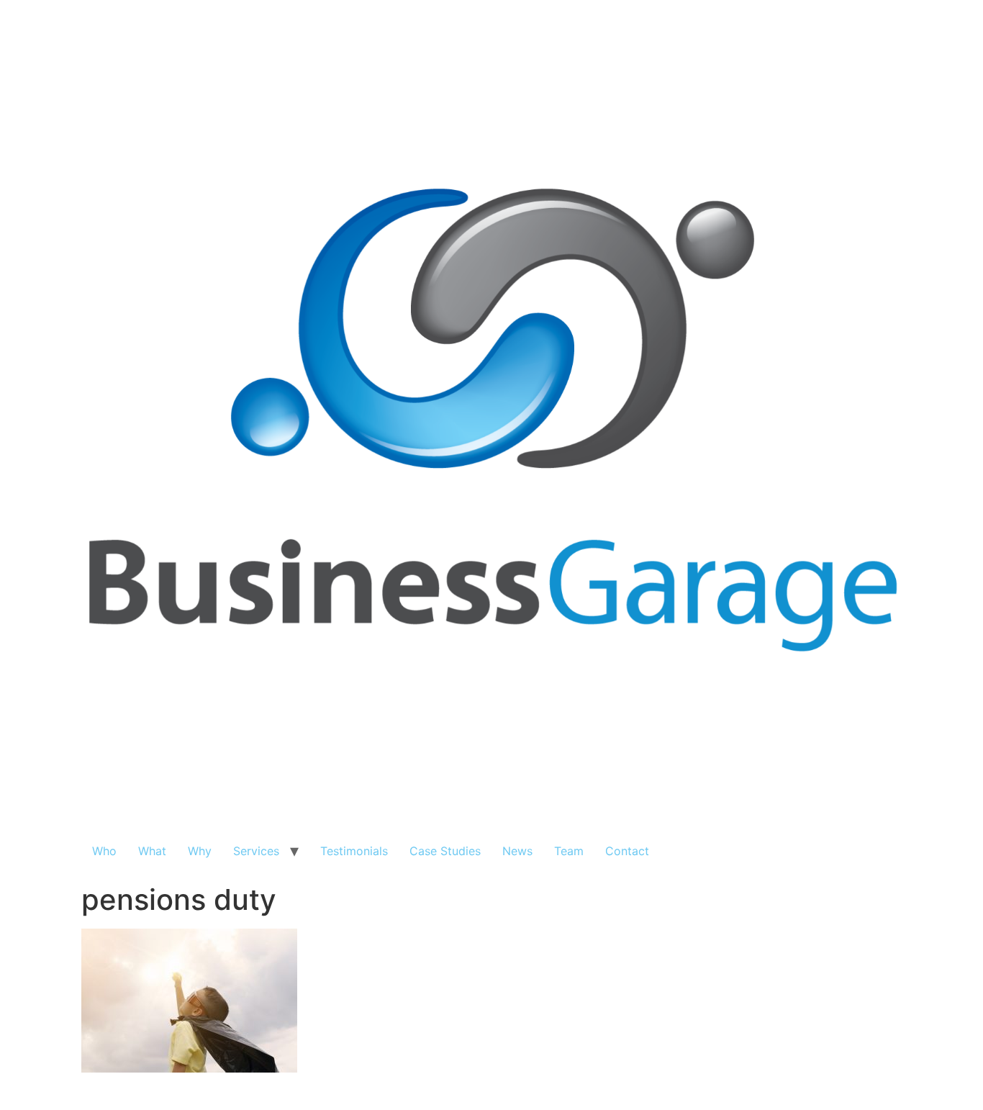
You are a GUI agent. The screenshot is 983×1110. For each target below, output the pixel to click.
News (517, 851)
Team (569, 851)
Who (104, 851)
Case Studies (445, 851)
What (152, 851)
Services (256, 851)
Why (200, 851)
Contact (627, 851)
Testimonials (354, 851)
